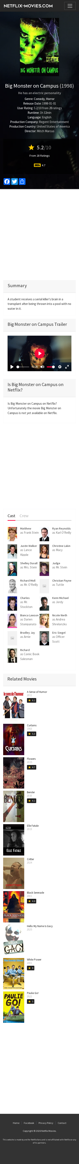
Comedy (39, 99)
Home (16, 1122)
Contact (62, 1122)
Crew (24, 515)
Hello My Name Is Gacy (40, 926)
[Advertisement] (39, 234)
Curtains (31, 725)
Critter (30, 859)
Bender (31, 792)
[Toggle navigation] (70, 6)
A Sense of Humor (37, 692)
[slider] (22, 367)
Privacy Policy (46, 1122)
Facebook (29, 1122)
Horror (50, 99)
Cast (11, 515)
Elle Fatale (33, 826)
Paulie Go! (33, 993)
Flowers (31, 759)
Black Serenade (35, 892)
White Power (34, 959)
